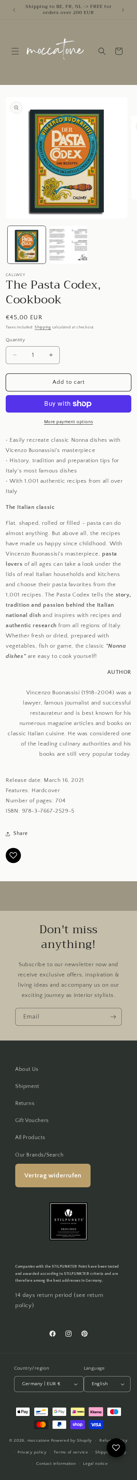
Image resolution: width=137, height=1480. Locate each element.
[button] (15, 51)
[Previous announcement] (14, 10)
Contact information (56, 1463)
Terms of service (71, 1452)
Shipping (43, 327)
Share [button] (20, 833)
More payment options (68, 421)
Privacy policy (32, 1452)
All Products (30, 1138)
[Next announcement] (123, 10)
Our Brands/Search (39, 1155)
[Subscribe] (113, 1017)
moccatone (38, 1440)
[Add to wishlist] (13, 855)
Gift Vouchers (32, 1120)
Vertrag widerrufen (52, 1175)
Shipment (27, 1086)
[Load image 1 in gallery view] (27, 245)
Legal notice (95, 1463)
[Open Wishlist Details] (116, 1447)
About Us (26, 1069)
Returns (24, 1103)
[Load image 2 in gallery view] (68, 245)
